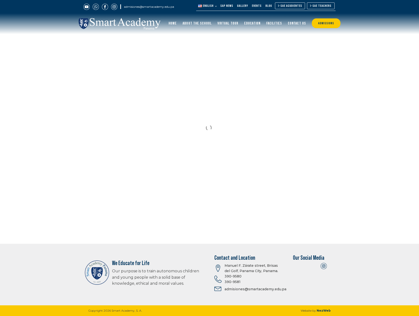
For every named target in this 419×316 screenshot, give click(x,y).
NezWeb (324, 310)
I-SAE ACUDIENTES (290, 6)
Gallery (242, 6)
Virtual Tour (228, 23)
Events (257, 6)
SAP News (226, 6)
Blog (269, 6)
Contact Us (297, 23)
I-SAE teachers (320, 6)
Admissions (326, 23)
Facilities (274, 23)
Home (173, 23)
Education (252, 23)
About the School (197, 23)
